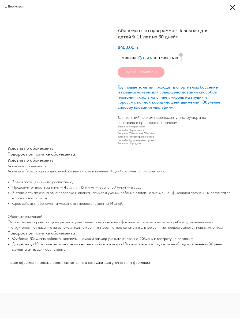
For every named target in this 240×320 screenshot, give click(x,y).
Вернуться (15, 6)
